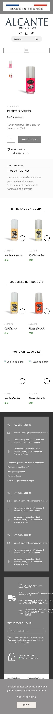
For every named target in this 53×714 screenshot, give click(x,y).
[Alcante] (26, 24)
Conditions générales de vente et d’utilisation (25, 463)
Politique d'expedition (16, 472)
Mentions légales (14, 476)
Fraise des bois (37, 328)
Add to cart (29, 139)
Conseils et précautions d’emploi (20, 480)
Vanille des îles (37, 255)
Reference (12, 195)
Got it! (27, 705)
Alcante (13, 106)
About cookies (26, 697)
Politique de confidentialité (18, 467)
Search (38, 39)
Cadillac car (10, 328)
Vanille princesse (13, 255)
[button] (16, 149)
